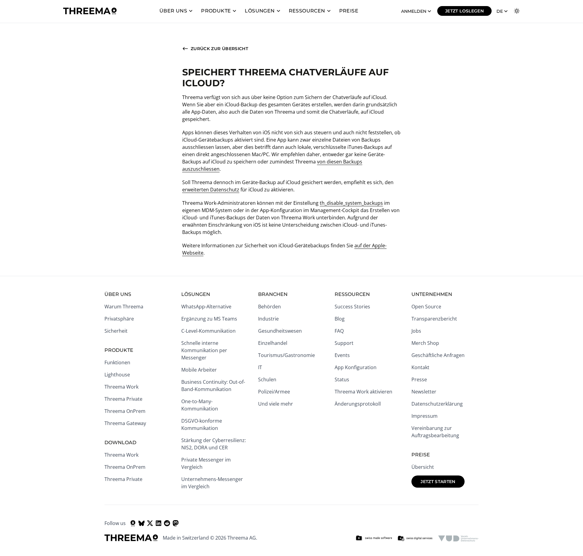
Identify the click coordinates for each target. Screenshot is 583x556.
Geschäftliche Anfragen (438, 355)
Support (344, 343)
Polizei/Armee (274, 391)
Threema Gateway (125, 423)
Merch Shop (425, 343)
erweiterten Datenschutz (210, 189)
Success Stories (352, 306)
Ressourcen (307, 11)
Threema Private (123, 399)
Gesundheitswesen (280, 331)
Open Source (426, 306)
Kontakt (420, 367)
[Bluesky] (141, 523)
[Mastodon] (175, 523)
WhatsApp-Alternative (206, 306)
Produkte (216, 11)
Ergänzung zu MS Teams (209, 318)
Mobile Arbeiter (199, 369)
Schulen (267, 379)
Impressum (424, 416)
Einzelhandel (272, 343)
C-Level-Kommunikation (208, 331)
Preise (348, 11)
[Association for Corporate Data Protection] (458, 538)
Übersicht (422, 467)
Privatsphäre (119, 318)
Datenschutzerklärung (437, 403)
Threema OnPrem (124, 411)
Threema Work (121, 386)
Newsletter (423, 391)
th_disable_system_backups (351, 203)
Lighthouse (117, 374)
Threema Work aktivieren (363, 391)
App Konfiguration (356, 367)
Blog (340, 318)
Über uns (173, 11)
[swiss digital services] (415, 538)
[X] (150, 523)
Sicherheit (116, 331)
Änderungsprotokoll (358, 403)
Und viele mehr (275, 403)
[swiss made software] (374, 538)
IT (260, 367)
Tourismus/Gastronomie (286, 355)
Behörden (269, 306)
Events (342, 355)
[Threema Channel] (133, 523)
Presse (419, 379)
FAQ (339, 331)
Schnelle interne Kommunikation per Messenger (204, 350)
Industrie (268, 318)
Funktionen (117, 362)
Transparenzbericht (434, 318)
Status (342, 379)
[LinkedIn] (158, 523)
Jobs (416, 331)
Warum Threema (123, 306)
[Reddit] (167, 523)
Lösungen (259, 11)
